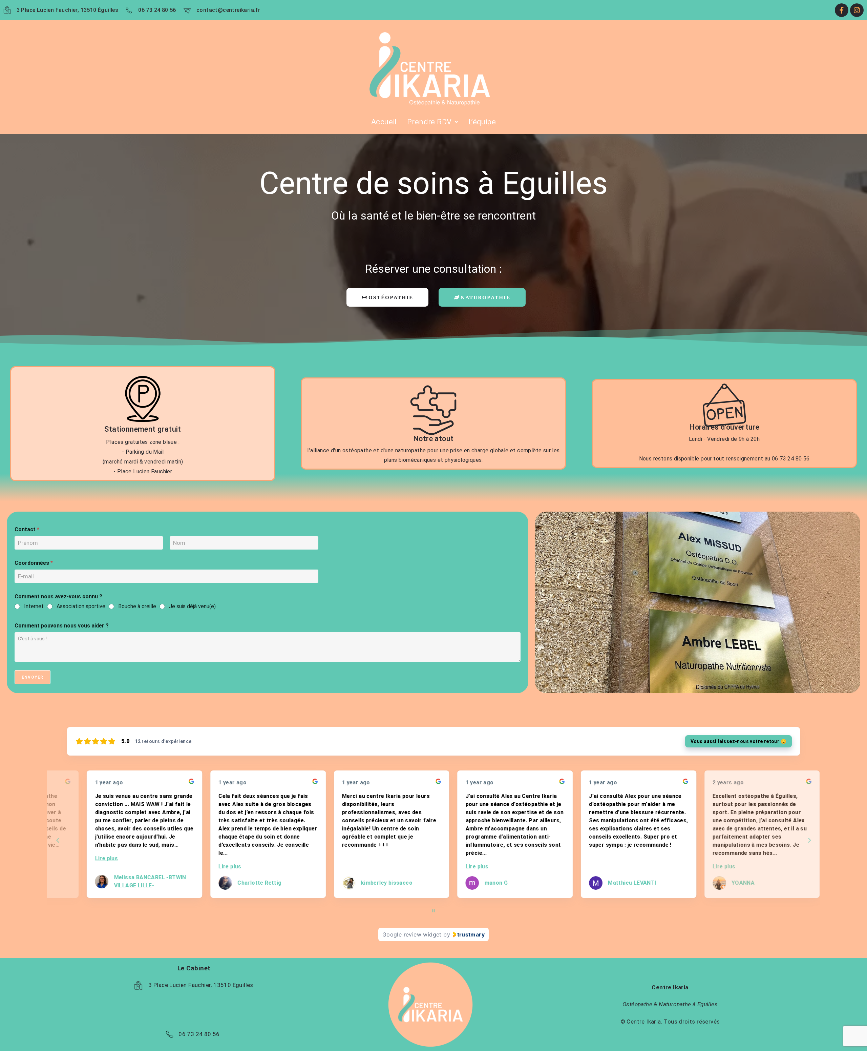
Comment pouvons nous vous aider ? (62, 625)
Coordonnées (34, 563)
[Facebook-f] (841, 10)
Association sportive (81, 606)
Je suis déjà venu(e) (192, 606)
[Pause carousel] (433, 910)
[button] (432, 122)
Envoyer (32, 677)
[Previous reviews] (57, 840)
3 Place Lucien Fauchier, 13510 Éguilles (68, 10)
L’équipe (482, 122)
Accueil (384, 122)
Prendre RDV (429, 122)
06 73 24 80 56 (157, 10)
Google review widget (412, 934)
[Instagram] (857, 10)
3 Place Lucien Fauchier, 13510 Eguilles (200, 985)
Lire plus (86, 858)
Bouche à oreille (137, 606)
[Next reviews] (809, 840)
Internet (34, 606)
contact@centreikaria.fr (228, 10)
